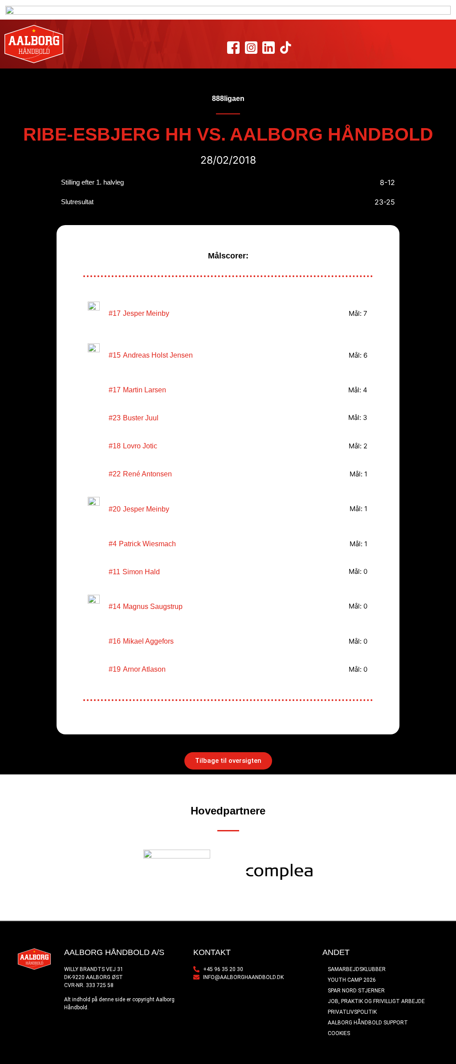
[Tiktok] (285, 47)
